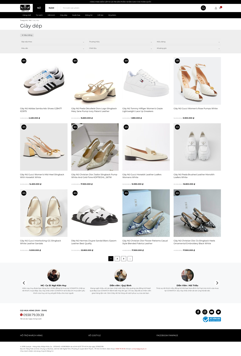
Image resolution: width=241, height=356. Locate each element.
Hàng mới (27, 15)
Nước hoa (76, 15)
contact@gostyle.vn (138, 349)
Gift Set (100, 15)
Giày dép (63, 15)
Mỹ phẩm (112, 15)
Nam (51, 8)
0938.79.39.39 (33, 315)
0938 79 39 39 (120, 349)
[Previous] (24, 283)
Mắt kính (51, 15)
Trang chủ (24, 20)
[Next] (217, 283)
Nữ (39, 8)
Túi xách (39, 15)
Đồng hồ (88, 15)
